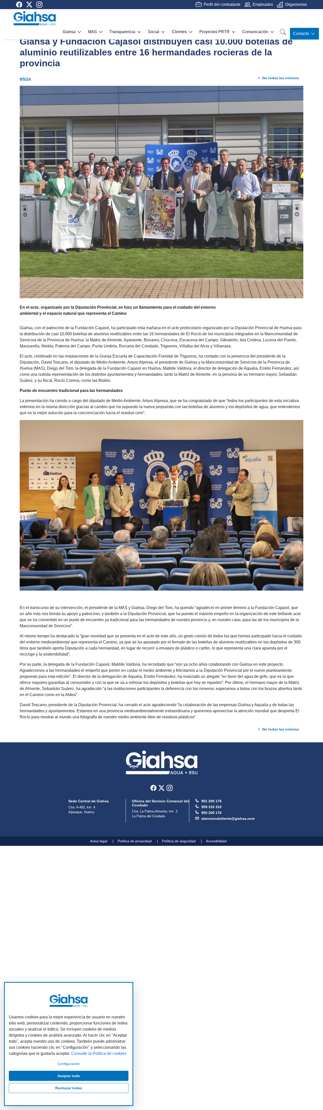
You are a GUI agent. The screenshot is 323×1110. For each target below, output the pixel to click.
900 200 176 (211, 813)
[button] (65, 33)
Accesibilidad (216, 841)
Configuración (69, 1064)
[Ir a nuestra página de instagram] (39, 5)
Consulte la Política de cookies (98, 1053)
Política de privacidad (135, 841)
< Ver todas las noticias (278, 78)
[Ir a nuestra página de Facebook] (19, 5)
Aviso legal (98, 841)
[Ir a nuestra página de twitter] (29, 5)
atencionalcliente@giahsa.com (228, 818)
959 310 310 (211, 807)
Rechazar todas (68, 1088)
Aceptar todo (69, 1076)
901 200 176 (211, 801)
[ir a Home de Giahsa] (35, 18)
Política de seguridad (179, 841)
